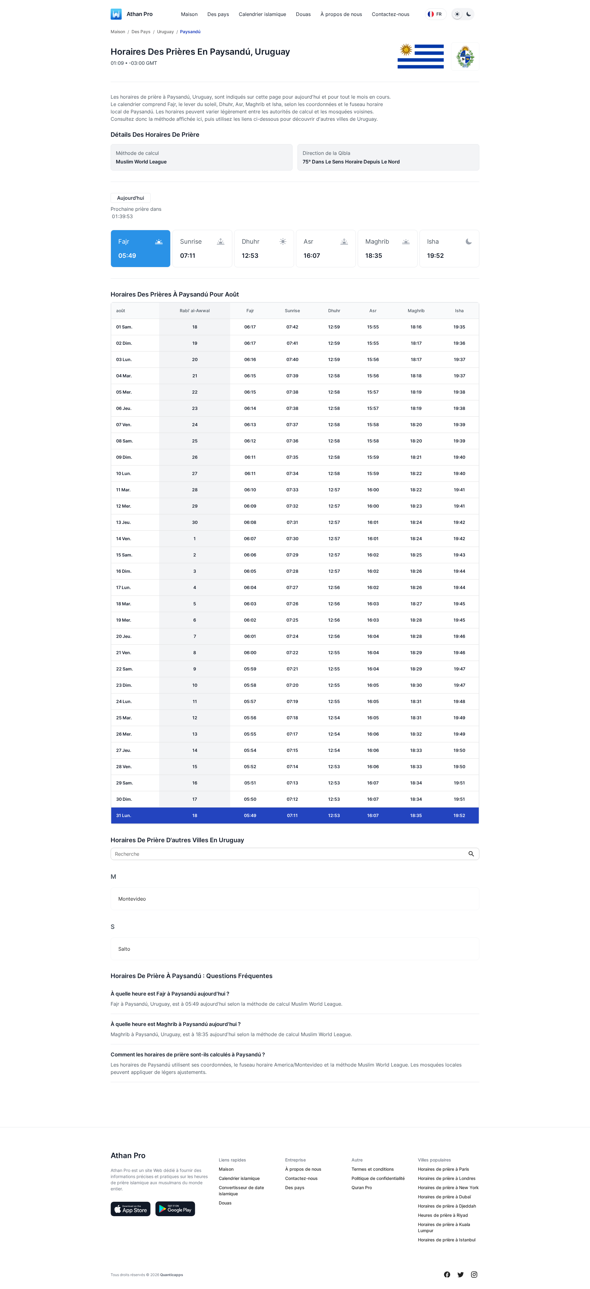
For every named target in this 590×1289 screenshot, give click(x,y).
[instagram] (474, 1274)
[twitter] (460, 1274)
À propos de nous (341, 14)
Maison (189, 14)
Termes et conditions (373, 1169)
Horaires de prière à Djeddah (447, 1205)
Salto (124, 949)
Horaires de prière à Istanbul (446, 1239)
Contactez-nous (390, 14)
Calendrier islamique (262, 14)
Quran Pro (362, 1187)
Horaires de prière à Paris (443, 1169)
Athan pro (140, 14)
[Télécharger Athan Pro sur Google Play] (175, 1208)
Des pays (218, 14)
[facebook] (447, 1274)
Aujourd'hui (130, 198)
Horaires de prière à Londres (447, 1178)
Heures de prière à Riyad (443, 1215)
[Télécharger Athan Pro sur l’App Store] (131, 1208)
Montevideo (132, 899)
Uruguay (165, 31)
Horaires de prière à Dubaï (444, 1196)
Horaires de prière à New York (448, 1187)
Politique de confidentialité (378, 1178)
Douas (303, 14)
